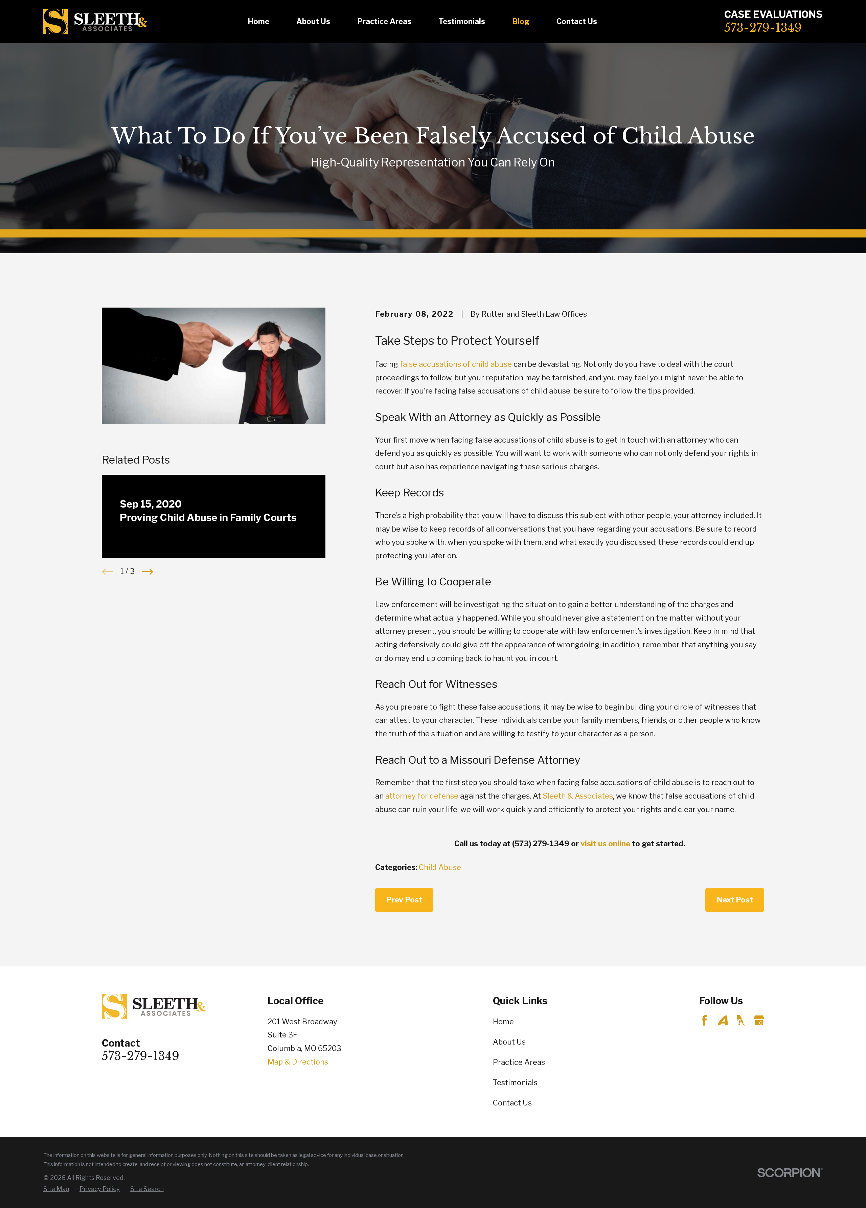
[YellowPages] (740, 1020)
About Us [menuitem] (313, 21)
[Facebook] (704, 1020)
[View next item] (147, 571)
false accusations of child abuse (456, 364)
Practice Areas (519, 1062)
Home (503, 1021)
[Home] (95, 21)
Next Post (734, 899)
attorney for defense (421, 795)
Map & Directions (298, 1061)
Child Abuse (440, 867)
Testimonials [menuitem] (461, 21)
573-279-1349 (763, 28)
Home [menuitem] (258, 21)
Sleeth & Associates (578, 795)
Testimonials (515, 1082)
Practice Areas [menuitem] (384, 21)
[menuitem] (56, 1189)
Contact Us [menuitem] (576, 21)
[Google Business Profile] (759, 1020)
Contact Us (512, 1102)
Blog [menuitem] (520, 21)
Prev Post (404, 899)
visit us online (605, 843)
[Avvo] (722, 1020)
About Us (509, 1041)
